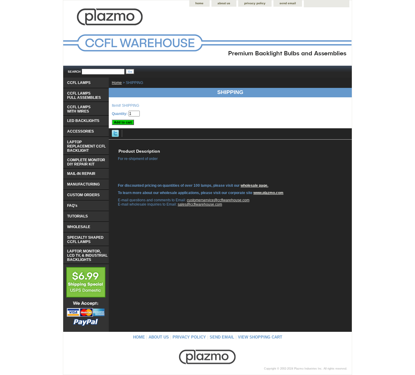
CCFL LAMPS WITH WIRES (79, 109)
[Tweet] (115, 136)
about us (224, 3)
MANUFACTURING (83, 184)
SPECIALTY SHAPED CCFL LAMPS (85, 239)
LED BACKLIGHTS (83, 121)
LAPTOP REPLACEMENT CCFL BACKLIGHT (86, 146)
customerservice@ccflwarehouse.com (218, 200)
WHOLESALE (78, 227)
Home (117, 83)
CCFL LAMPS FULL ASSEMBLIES (84, 95)
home (199, 3)
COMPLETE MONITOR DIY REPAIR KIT (86, 162)
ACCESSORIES (80, 131)
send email (288, 3)
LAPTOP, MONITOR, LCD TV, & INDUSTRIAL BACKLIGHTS (87, 255)
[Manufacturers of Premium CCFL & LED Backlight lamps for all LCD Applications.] (139, 37)
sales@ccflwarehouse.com (200, 204)
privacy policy (255, 3)
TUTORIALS (77, 216)
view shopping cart (260, 337)
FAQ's (72, 205)
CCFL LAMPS (79, 83)
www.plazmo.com (268, 193)
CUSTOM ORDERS (83, 195)
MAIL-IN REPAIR (81, 174)
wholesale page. (254, 185)
